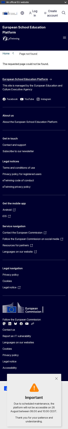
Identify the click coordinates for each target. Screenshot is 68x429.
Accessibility (10, 367)
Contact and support (14, 144)
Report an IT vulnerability (17, 336)
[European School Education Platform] (11, 13)
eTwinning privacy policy (17, 186)
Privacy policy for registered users (22, 174)
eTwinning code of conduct (18, 180)
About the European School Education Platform (30, 121)
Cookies (7, 281)
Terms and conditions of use (19, 167)
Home (6, 53)
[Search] (63, 13)
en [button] (22, 13)
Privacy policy (11, 274)
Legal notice (9, 361)
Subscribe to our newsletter (18, 151)
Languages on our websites (18, 342)
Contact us (9, 329)
